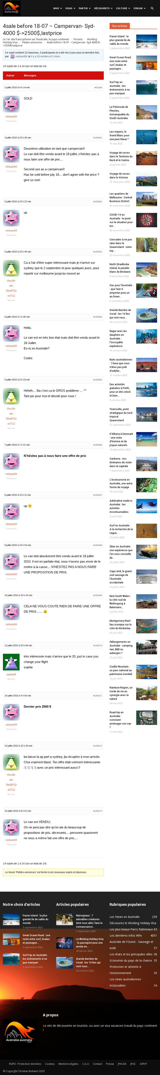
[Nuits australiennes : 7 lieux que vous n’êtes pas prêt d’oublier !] (146, 365)
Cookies (50, 1064)
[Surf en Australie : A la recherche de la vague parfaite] (146, 531)
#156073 (97, 811)
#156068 (97, 545)
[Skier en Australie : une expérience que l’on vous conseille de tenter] (146, 552)
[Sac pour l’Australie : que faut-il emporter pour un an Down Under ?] (146, 290)
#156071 (97, 696)
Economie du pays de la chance (131, 960)
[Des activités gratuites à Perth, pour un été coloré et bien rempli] (146, 390)
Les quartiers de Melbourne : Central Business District (121, 197)
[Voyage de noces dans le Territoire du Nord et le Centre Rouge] (146, 158)
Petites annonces (32, 42)
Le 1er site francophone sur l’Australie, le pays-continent (36, 39)
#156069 (97, 595)
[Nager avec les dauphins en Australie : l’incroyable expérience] (146, 336)
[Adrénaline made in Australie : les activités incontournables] (146, 506)
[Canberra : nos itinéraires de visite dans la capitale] (146, 464)
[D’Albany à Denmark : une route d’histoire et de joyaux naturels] (146, 439)
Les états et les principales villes (131, 954)
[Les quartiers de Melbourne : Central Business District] (146, 199)
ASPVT (143, 1064)
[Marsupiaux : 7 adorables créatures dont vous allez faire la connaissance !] (64, 919)
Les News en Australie (125, 917)
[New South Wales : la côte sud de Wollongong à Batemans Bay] (146, 601)
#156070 (97, 645)
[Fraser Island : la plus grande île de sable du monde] (146, 42)
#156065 (97, 380)
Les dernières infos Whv (126, 935)
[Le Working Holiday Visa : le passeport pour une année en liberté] (64, 943)
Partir (83, 8)
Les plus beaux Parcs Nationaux (131, 929)
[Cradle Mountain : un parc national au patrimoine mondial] (146, 672)
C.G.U (85, 1064)
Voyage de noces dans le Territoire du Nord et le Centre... (121, 156)
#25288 (98, 87)
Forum (138, 8)
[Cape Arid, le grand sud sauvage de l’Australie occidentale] (146, 576)
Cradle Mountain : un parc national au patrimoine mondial (121, 670)
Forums (78, 39)
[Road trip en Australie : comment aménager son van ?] (146, 718)
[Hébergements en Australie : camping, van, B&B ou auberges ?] (146, 647)
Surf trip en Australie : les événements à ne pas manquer (35, 959)
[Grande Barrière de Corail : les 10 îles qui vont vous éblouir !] (146, 315)
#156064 (97, 317)
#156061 (97, 138)
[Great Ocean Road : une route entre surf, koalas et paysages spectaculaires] (146, 63)
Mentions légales (68, 1064)
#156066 (97, 445)
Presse (110, 1064)
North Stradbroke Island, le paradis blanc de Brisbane (120, 268)
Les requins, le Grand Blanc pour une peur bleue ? (119, 135)
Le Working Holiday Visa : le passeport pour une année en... (90, 943)
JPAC (133, 1064)
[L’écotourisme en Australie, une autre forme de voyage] (146, 485)
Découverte (102, 8)
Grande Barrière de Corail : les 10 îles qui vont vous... (120, 314)
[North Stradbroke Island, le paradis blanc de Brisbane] (146, 269)
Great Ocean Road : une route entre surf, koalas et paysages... (36, 939)
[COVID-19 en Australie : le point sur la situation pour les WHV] (146, 220)
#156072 (97, 746)
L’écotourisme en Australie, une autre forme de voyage (121, 483)
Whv (56, 8)
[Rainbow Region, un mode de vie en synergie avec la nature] (146, 693)
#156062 (97, 201)
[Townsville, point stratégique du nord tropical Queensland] (146, 414)
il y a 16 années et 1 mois (45, 56)
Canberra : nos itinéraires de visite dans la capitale (121, 462)
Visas (68, 8)
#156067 (97, 495)
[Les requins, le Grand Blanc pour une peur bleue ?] (146, 137)
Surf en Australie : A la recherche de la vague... (121, 529)
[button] (152, 8)
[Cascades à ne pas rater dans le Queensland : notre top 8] (146, 245)
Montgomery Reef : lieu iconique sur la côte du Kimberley (121, 624)
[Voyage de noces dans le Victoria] (146, 179)
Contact (97, 1064)
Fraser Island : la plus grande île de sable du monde (120, 40)
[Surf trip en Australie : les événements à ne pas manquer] (146, 87)
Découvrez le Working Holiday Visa (133, 923)
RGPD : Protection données (25, 1064)
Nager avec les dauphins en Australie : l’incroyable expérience (118, 339)
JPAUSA (122, 1064)
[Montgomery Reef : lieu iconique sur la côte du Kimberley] (146, 626)
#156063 (97, 252)
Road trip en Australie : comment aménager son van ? (120, 720)
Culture (121, 8)
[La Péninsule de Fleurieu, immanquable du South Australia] (146, 112)
